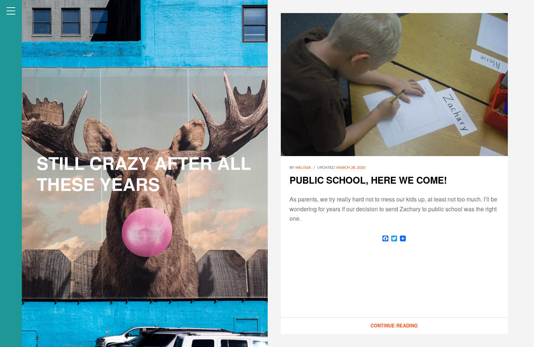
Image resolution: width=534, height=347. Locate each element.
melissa (303, 168)
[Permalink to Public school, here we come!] (394, 84)
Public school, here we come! (368, 180)
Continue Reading (394, 325)
